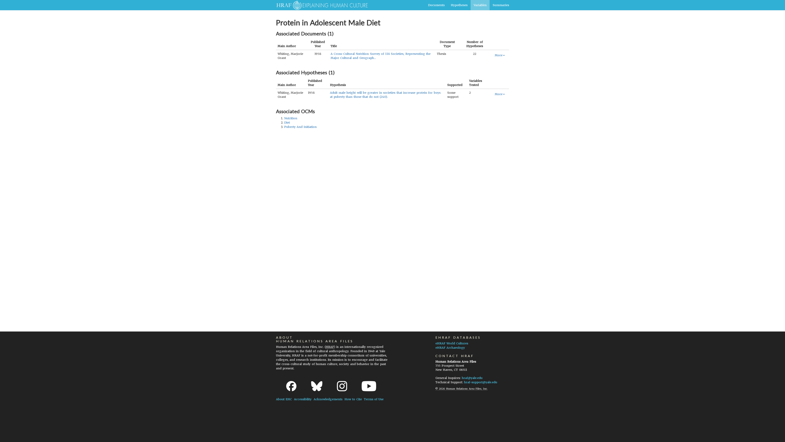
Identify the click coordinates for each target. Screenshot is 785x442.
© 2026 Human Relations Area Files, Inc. (461, 388)
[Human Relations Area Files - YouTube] (369, 386)
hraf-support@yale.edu (480, 382)
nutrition (290, 118)
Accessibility (303, 399)
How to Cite (353, 399)
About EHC (284, 399)
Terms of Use (374, 399)
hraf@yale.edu (472, 378)
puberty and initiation (300, 127)
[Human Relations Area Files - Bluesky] (317, 386)
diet (287, 122)
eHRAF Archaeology (450, 348)
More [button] (498, 55)
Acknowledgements (328, 399)
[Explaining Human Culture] (320, 5)
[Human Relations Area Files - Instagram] (342, 386)
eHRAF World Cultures (451, 343)
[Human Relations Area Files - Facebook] (291, 386)
